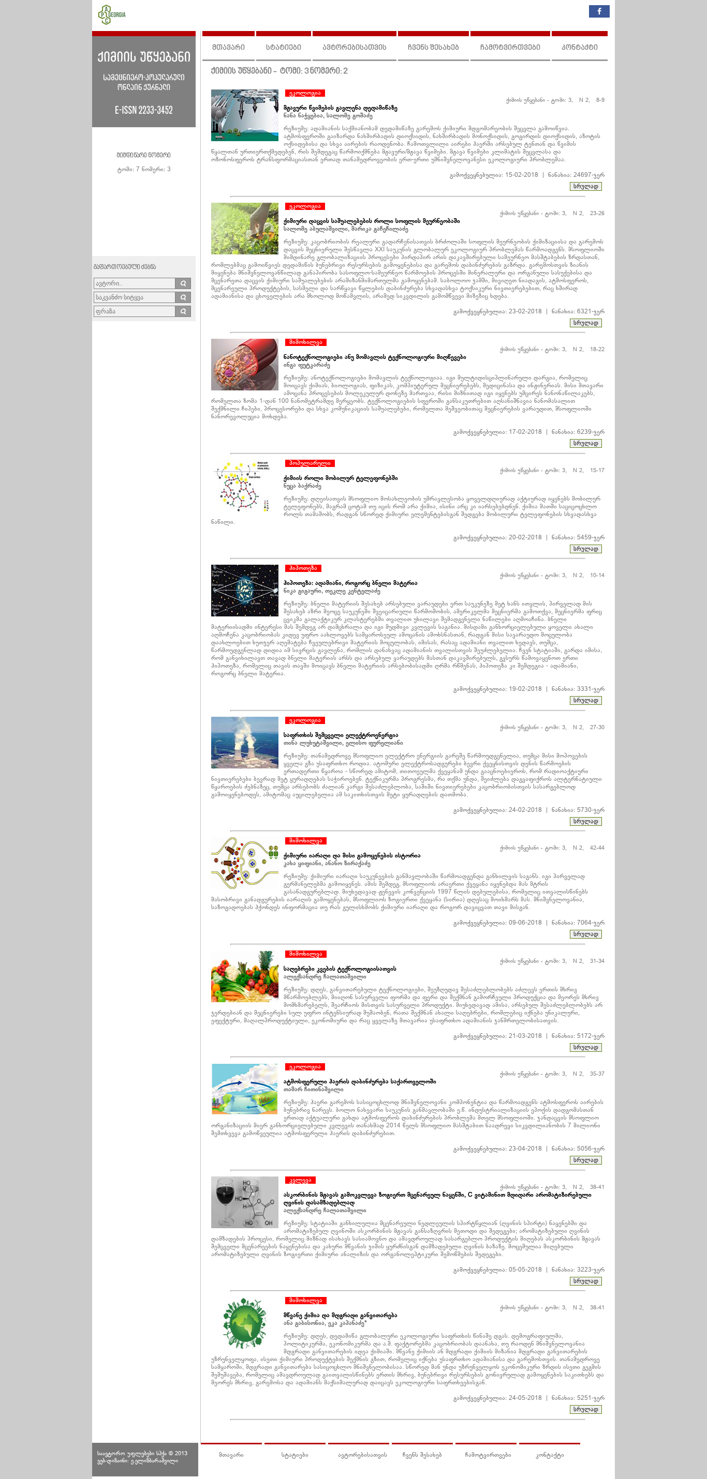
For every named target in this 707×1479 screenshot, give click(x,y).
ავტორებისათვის (354, 47)
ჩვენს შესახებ (433, 47)
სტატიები (283, 47)
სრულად (585, 186)
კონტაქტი (580, 47)
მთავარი (228, 47)
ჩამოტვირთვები (510, 47)
